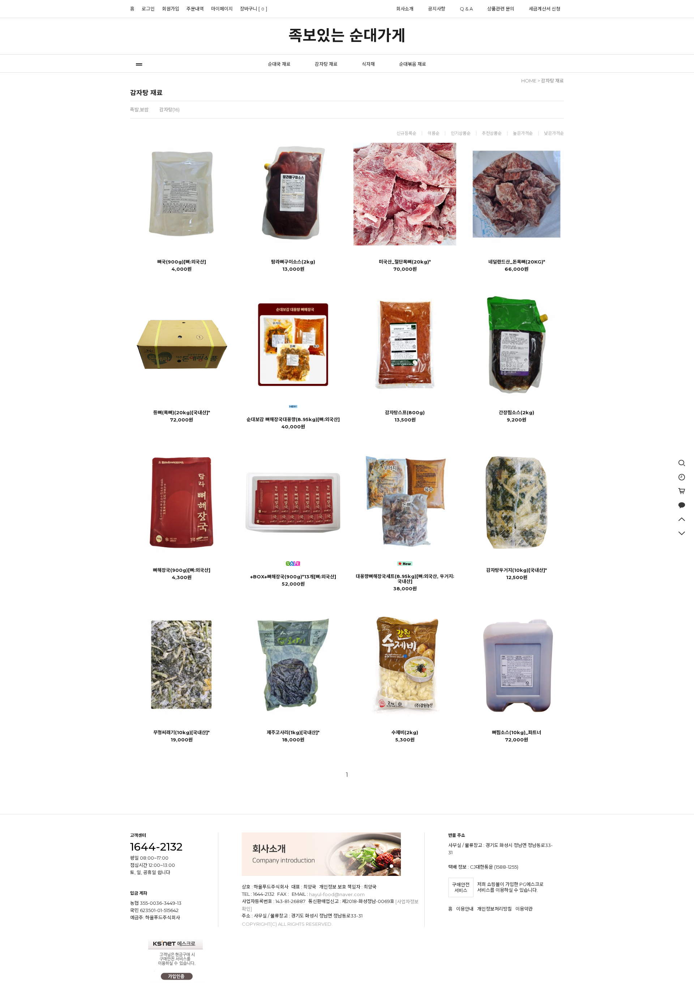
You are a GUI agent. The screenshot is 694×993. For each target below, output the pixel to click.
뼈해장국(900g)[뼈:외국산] (181, 570)
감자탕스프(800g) (405, 412)
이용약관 (524, 909)
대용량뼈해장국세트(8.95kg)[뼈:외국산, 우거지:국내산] (405, 579)
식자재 (368, 64)
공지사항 (436, 9)
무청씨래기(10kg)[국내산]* (181, 732)
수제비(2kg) (404, 732)
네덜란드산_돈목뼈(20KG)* (516, 261)
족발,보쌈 (139, 109)
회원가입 (170, 9)
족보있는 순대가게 (347, 35)
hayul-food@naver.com (337, 894)
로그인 (148, 9)
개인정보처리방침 (494, 909)
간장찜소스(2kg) (516, 412)
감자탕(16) (169, 109)
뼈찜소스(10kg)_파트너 (516, 732)
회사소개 (405, 9)
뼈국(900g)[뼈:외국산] (181, 261)
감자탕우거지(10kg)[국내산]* (516, 570)
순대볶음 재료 (412, 64)
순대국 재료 (279, 64)
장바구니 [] (253, 9)
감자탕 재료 (326, 64)
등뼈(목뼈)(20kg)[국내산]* (181, 412)
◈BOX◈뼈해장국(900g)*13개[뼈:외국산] (293, 576)
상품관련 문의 (500, 9)
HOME (528, 81)
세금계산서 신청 (544, 9)
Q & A (466, 9)
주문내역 (195, 9)
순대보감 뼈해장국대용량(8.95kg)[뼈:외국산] (293, 419)
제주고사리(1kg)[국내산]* (293, 732)
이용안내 (465, 909)
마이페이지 (222, 9)
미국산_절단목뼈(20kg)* (405, 261)
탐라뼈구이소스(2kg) (293, 261)
